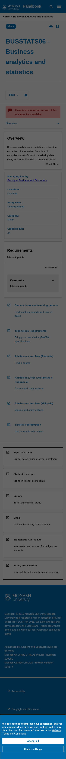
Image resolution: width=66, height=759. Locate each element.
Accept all (33, 741)
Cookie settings (33, 749)
